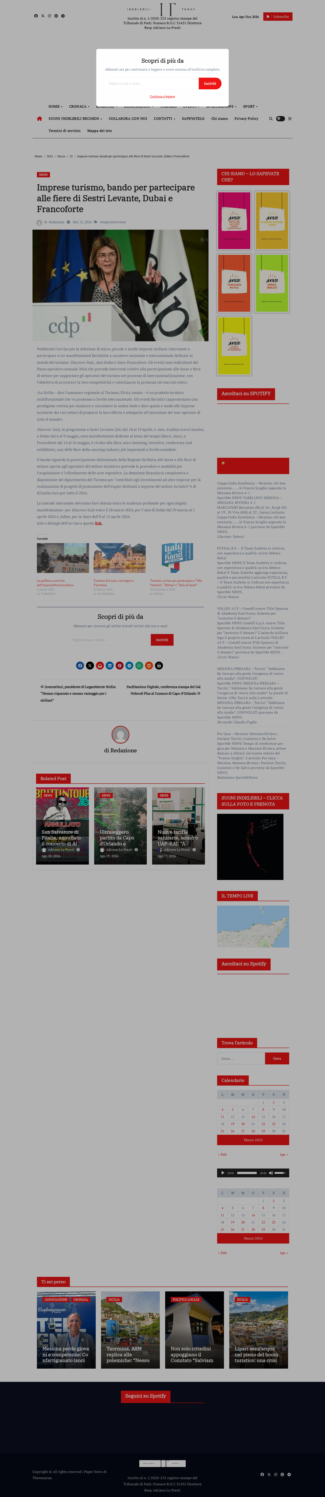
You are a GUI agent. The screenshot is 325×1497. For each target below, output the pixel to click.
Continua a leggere (162, 96)
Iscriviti (210, 83)
